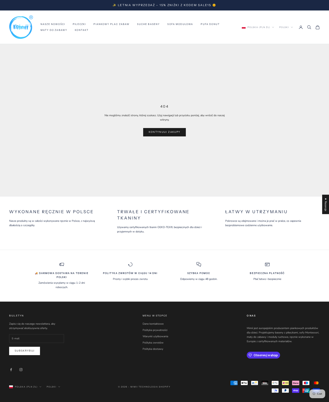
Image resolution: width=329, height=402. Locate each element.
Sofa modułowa (180, 24)
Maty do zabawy (54, 30)
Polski (284, 27)
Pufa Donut (210, 24)
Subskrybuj (24, 350)
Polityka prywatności (155, 330)
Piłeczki (79, 24)
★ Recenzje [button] (325, 204)
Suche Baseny (148, 24)
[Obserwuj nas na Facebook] (11, 370)
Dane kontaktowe (153, 324)
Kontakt (82, 30)
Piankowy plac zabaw (111, 24)
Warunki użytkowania (155, 336)
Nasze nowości (53, 24)
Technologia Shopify (155, 386)
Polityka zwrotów (153, 342)
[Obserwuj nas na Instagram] (21, 370)
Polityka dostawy (153, 349)
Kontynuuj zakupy (164, 132)
